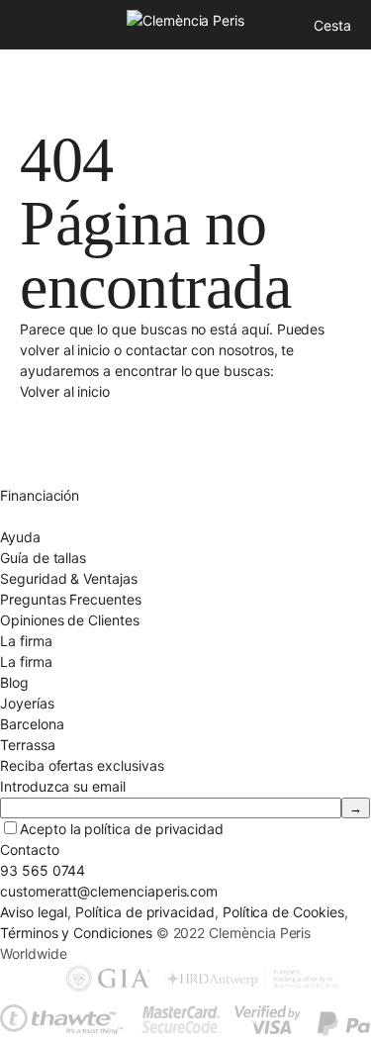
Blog (14, 682)
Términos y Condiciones (76, 932)
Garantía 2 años (50, 474)
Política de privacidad (145, 911)
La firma (26, 661)
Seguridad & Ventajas (69, 578)
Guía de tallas (43, 557)
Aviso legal (33, 911)
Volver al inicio (65, 391)
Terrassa (27, 744)
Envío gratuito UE (55, 412)
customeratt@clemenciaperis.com (109, 891)
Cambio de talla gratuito (77, 433)
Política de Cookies (283, 911)
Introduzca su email (63, 786)
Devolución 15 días (60, 453)
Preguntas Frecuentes (70, 599)
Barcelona (31, 723)
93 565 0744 (42, 870)
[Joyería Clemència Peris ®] (185, 20)
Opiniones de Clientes (69, 620)
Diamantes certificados (73, 516)
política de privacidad (154, 828)
